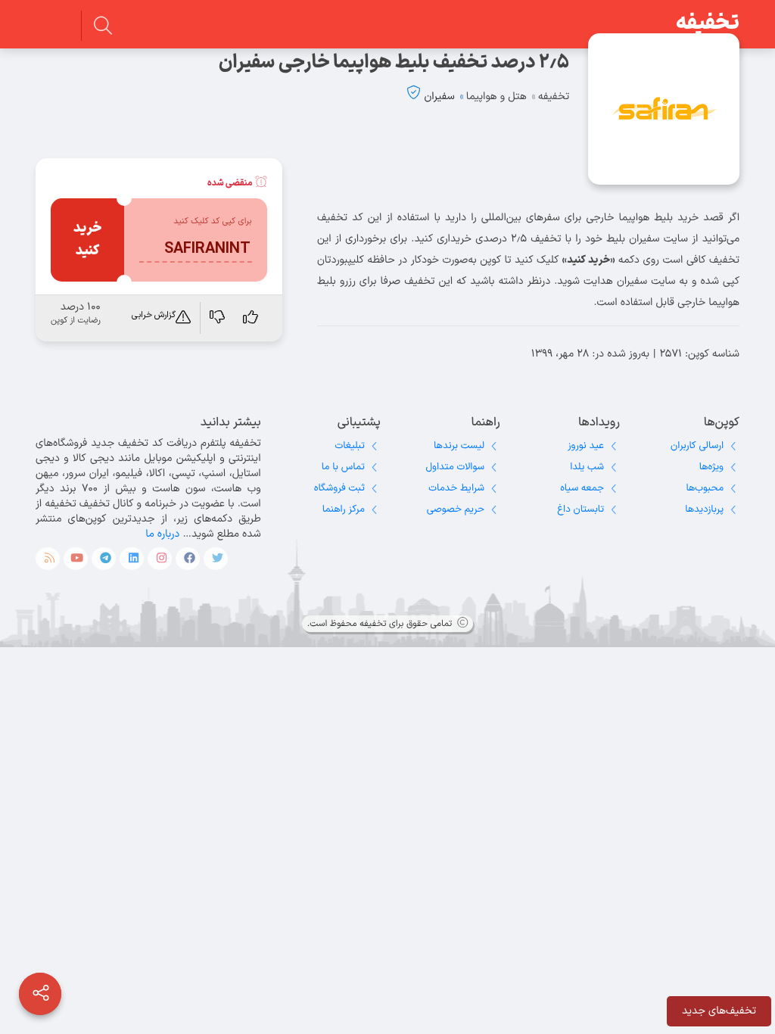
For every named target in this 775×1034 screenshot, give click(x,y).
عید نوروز (586, 445)
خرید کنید (87, 239)
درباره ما (162, 534)
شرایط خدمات (456, 488)
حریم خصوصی (455, 509)
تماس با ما (343, 467)
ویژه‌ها (711, 467)
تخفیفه (707, 23)
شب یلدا (587, 467)
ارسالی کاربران (697, 445)
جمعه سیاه (582, 488)
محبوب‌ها (705, 488)
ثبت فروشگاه (339, 488)
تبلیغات (350, 445)
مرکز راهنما (343, 509)
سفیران (439, 96)
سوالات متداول (455, 467)
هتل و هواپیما (496, 96)
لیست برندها (459, 445)
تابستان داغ (580, 509)
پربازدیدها (704, 509)
